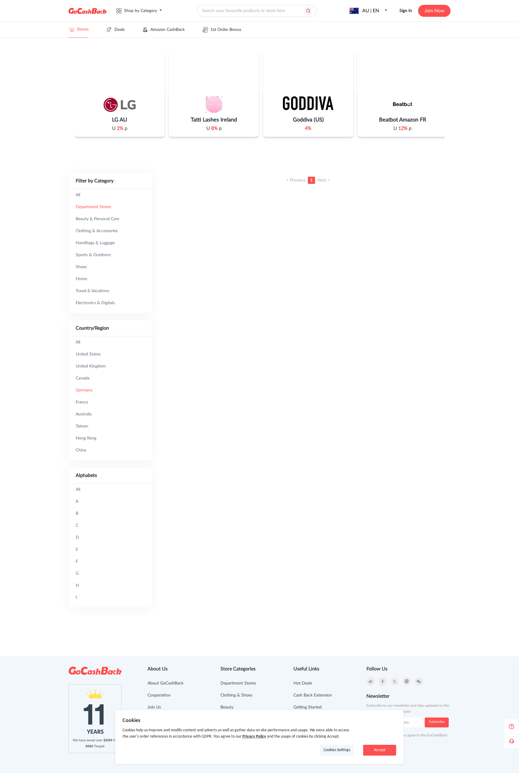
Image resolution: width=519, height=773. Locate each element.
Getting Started (307, 707)
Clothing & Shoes (236, 695)
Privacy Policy (254, 736)
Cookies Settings (336, 750)
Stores (83, 29)
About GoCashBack (165, 683)
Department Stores (238, 683)
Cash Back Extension (312, 695)
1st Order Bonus (226, 30)
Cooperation (159, 695)
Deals (119, 30)
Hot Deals (302, 683)
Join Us (154, 707)
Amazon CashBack (167, 30)
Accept (380, 750)
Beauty (226, 707)
